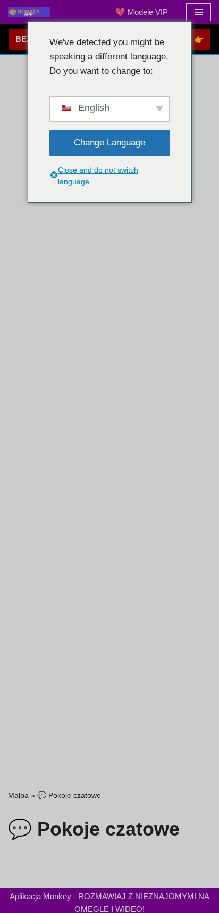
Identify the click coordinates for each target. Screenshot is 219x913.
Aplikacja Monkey (40, 896)
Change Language (109, 142)
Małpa (18, 795)
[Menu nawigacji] (198, 12)
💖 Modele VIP (141, 11)
